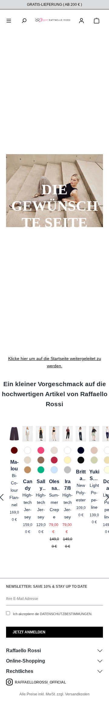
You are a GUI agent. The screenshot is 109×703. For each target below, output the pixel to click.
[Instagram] (10, 682)
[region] (54, 497)
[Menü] (8, 20)
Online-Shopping (25, 660)
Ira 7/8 (67, 485)
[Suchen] (24, 20)
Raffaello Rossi (23, 650)
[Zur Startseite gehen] (52, 20)
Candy (27, 485)
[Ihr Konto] (81, 20)
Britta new (81, 475)
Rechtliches (19, 671)
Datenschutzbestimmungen (65, 614)
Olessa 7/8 (54, 485)
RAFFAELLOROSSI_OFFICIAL (40, 682)
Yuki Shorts (94, 475)
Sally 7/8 (41, 485)
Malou (14, 465)
